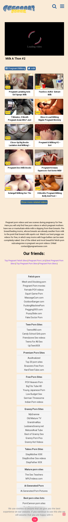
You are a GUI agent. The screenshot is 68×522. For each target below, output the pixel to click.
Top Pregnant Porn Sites (27, 263)
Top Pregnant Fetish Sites (16, 260)
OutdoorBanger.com (34, 301)
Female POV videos (34, 289)
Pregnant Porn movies (34, 286)
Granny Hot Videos (34, 442)
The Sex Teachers (34, 474)
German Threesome (34, 398)
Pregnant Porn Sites (47, 263)
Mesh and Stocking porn (34, 282)
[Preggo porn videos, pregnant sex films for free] (19, 9)
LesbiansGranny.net (34, 426)
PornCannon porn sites (34, 503)
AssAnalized (34, 358)
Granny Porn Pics (34, 438)
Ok (34, 519)
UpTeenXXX (34, 345)
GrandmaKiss (34, 422)
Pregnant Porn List (37, 260)
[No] (64, 514)
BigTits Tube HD (34, 386)
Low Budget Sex (34, 394)
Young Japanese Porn (34, 390)
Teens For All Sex (34, 341)
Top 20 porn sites (34, 362)
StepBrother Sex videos (34, 458)
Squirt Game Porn (34, 293)
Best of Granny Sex (34, 434)
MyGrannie (34, 414)
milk (33, 68)
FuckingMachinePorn (34, 305)
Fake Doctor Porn (34, 317)
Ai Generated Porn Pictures (34, 491)
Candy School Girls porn (34, 333)
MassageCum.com (34, 297)
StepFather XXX (34, 462)
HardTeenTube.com (34, 370)
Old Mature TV (34, 418)
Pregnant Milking (16, 68)
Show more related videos (34, 202)
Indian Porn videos (34, 402)
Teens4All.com (34, 330)
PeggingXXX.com (34, 309)
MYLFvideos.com (34, 478)
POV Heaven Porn (34, 382)
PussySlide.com (34, 313)
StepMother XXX (34, 454)
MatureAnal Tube (34, 430)
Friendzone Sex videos (34, 337)
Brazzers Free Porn (34, 366)
